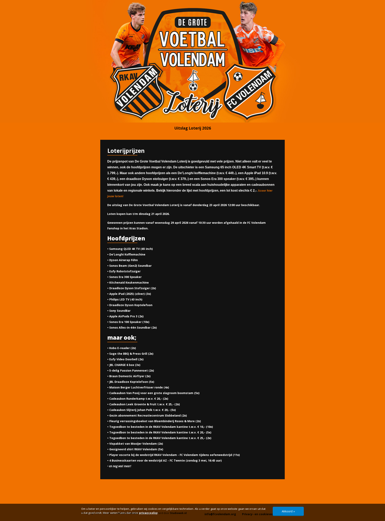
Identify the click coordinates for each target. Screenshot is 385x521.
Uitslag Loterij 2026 (192, 128)
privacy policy (148, 513)
